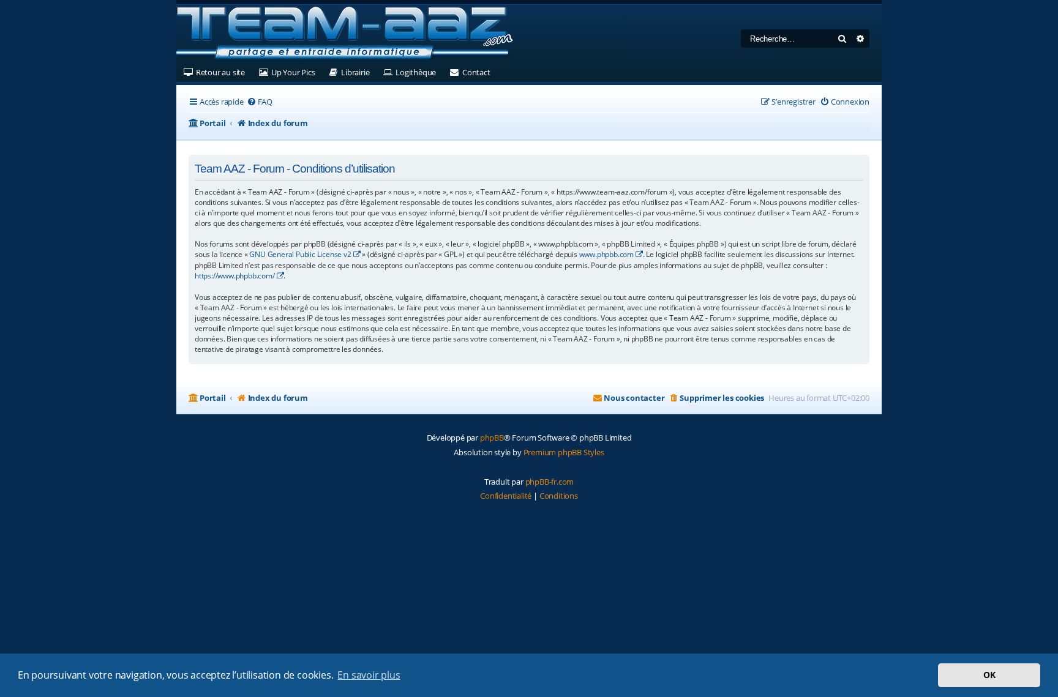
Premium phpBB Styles (563, 452)
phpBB (492, 437)
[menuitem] (259, 102)
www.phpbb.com (606, 254)
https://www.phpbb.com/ (235, 275)
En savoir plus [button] (368, 675)
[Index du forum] (344, 33)
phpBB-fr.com (549, 481)
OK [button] (989, 674)
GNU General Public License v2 (300, 254)
